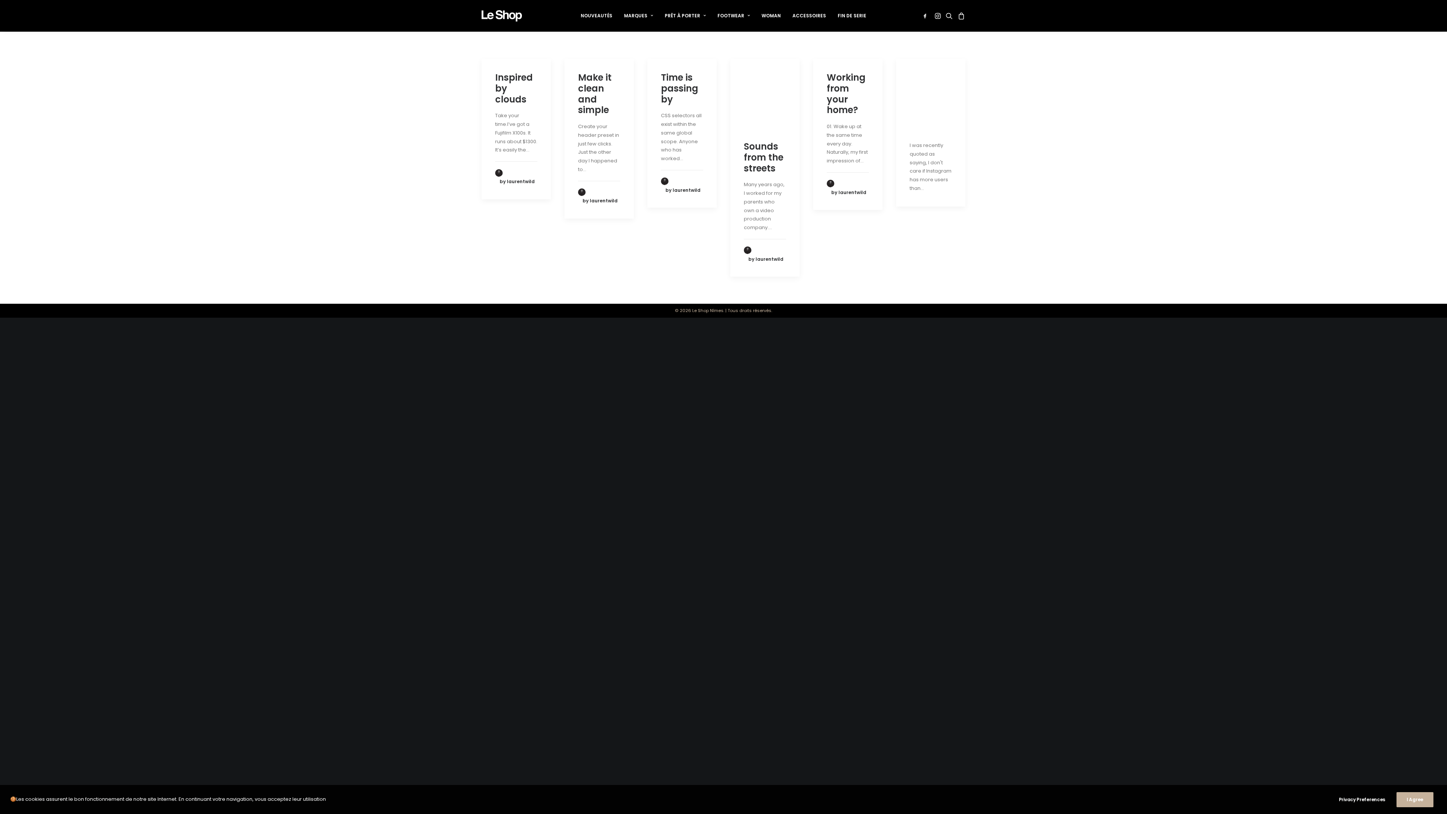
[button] (926, 16)
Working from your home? (846, 93)
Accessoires (809, 15)
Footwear (730, 15)
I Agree (1415, 799)
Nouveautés (596, 15)
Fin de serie (852, 15)
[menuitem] (596, 16)
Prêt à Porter (682, 15)
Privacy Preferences (1362, 799)
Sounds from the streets (763, 157)
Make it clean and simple (595, 93)
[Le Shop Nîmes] (502, 15)
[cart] (960, 16)
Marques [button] (635, 15)
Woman (771, 15)
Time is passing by (679, 88)
